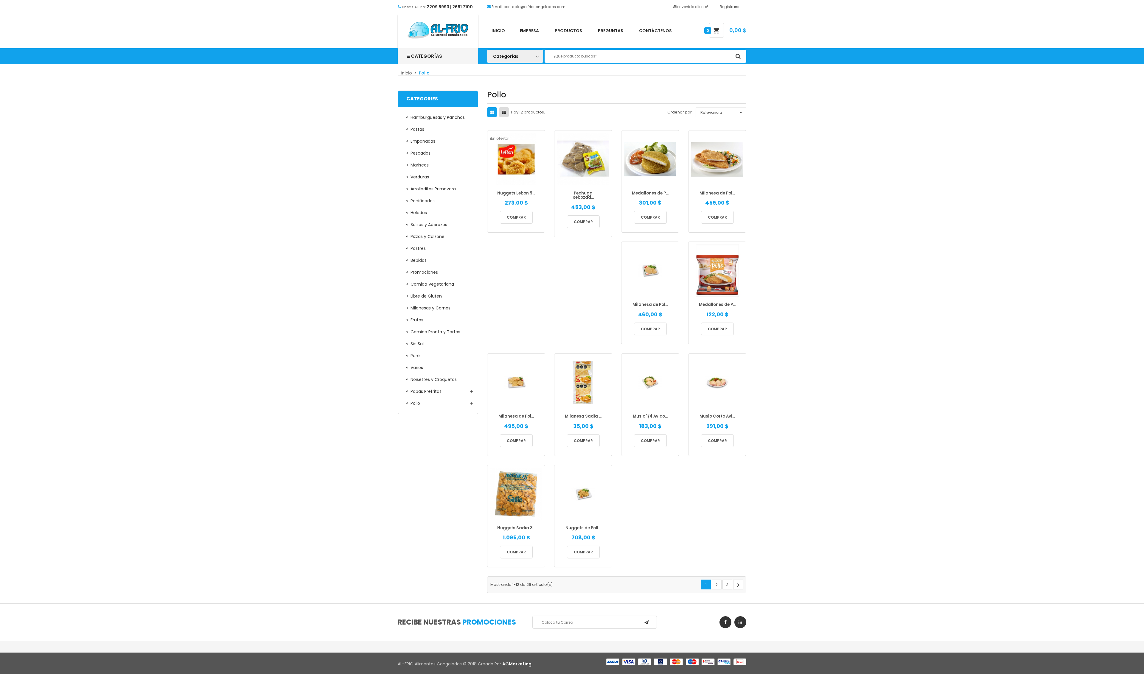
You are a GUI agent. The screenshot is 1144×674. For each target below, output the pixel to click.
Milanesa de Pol (717, 193)
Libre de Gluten (426, 296)
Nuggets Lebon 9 (516, 193)
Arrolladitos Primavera (433, 189)
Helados (419, 213)
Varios (417, 368)
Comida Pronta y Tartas (435, 332)
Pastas (417, 129)
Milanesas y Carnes (430, 308)
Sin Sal (417, 344)
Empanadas (423, 141)
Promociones (424, 272)
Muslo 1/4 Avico (650, 416)
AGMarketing (516, 664)
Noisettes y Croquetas (434, 379)
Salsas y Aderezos (429, 225)
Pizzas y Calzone (427, 236)
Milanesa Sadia (583, 416)
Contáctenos (655, 31)
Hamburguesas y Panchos (438, 117)
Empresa (529, 31)
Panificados (423, 201)
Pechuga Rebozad (583, 195)
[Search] (738, 56)
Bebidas (419, 260)
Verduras (420, 177)
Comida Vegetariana (432, 284)
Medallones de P (650, 193)
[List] (504, 112)
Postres (418, 248)
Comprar (516, 217)
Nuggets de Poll (583, 528)
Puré (415, 356)
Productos (568, 31)
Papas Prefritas (426, 391)
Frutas (417, 320)
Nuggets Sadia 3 (516, 528)
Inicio (498, 31)
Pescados (420, 153)
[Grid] (492, 112)
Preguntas (610, 31)
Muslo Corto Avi (717, 416)
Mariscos (420, 165)
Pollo (415, 403)
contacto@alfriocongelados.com (534, 6)
